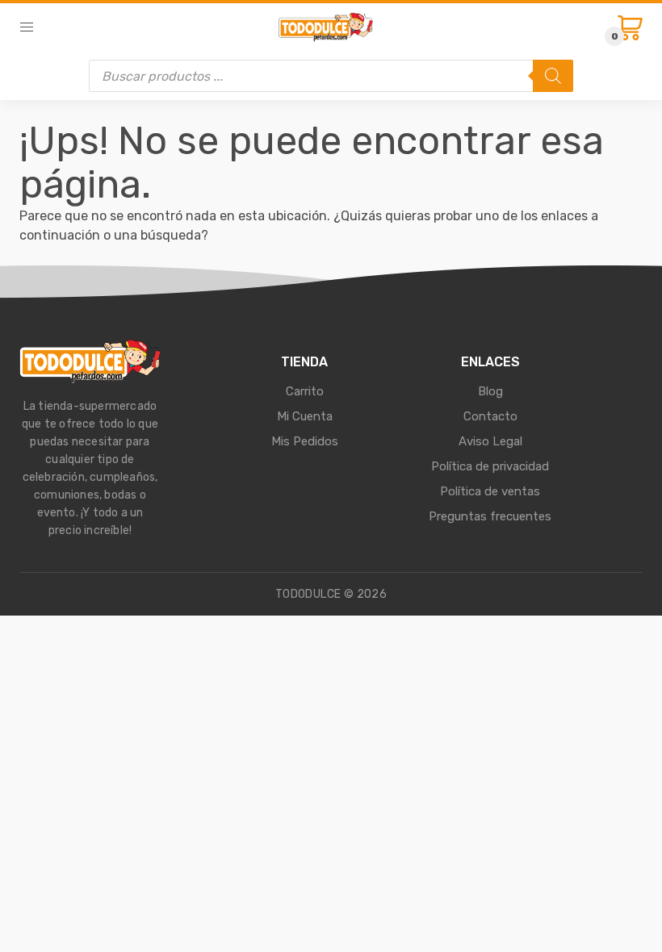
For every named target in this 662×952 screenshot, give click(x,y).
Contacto (490, 416)
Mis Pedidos (304, 441)
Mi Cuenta (305, 416)
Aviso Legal (490, 441)
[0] (630, 27)
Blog (490, 391)
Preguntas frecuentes (490, 516)
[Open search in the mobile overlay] (331, 76)
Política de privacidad (490, 466)
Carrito (305, 391)
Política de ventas (490, 491)
